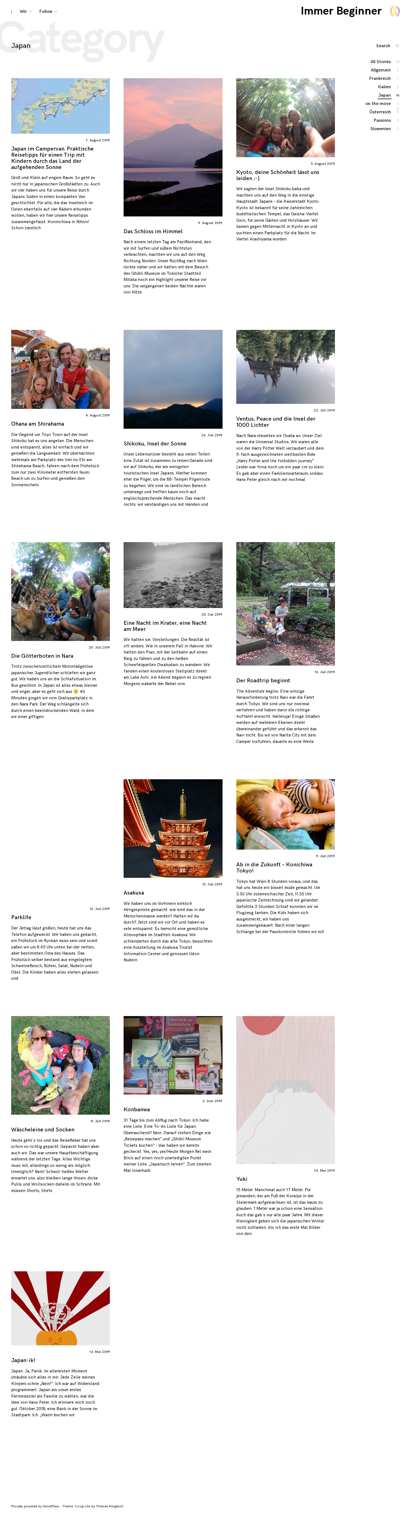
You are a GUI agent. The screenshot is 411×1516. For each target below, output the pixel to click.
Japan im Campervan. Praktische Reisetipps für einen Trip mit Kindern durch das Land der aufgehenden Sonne (52, 158)
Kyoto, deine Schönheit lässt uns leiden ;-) (277, 175)
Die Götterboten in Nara (42, 656)
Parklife (21, 917)
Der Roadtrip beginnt (263, 680)
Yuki (241, 1179)
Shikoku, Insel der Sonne (155, 443)
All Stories (380, 62)
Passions (382, 120)
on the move (378, 104)
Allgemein (381, 70)
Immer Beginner (341, 11)
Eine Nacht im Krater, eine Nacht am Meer (165, 626)
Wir (23, 11)
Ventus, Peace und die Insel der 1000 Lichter (275, 422)
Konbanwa (137, 1109)
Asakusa (134, 893)
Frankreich (380, 78)
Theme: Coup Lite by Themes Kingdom (92, 1506)
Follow (45, 11)
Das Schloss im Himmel (153, 231)
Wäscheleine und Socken (42, 1129)
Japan (384, 95)
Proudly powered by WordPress (35, 1506)
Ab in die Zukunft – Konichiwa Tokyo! (274, 867)
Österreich (380, 112)
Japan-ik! (23, 1360)
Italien (384, 87)
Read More (118, 146)
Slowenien (380, 129)
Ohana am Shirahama (37, 424)
